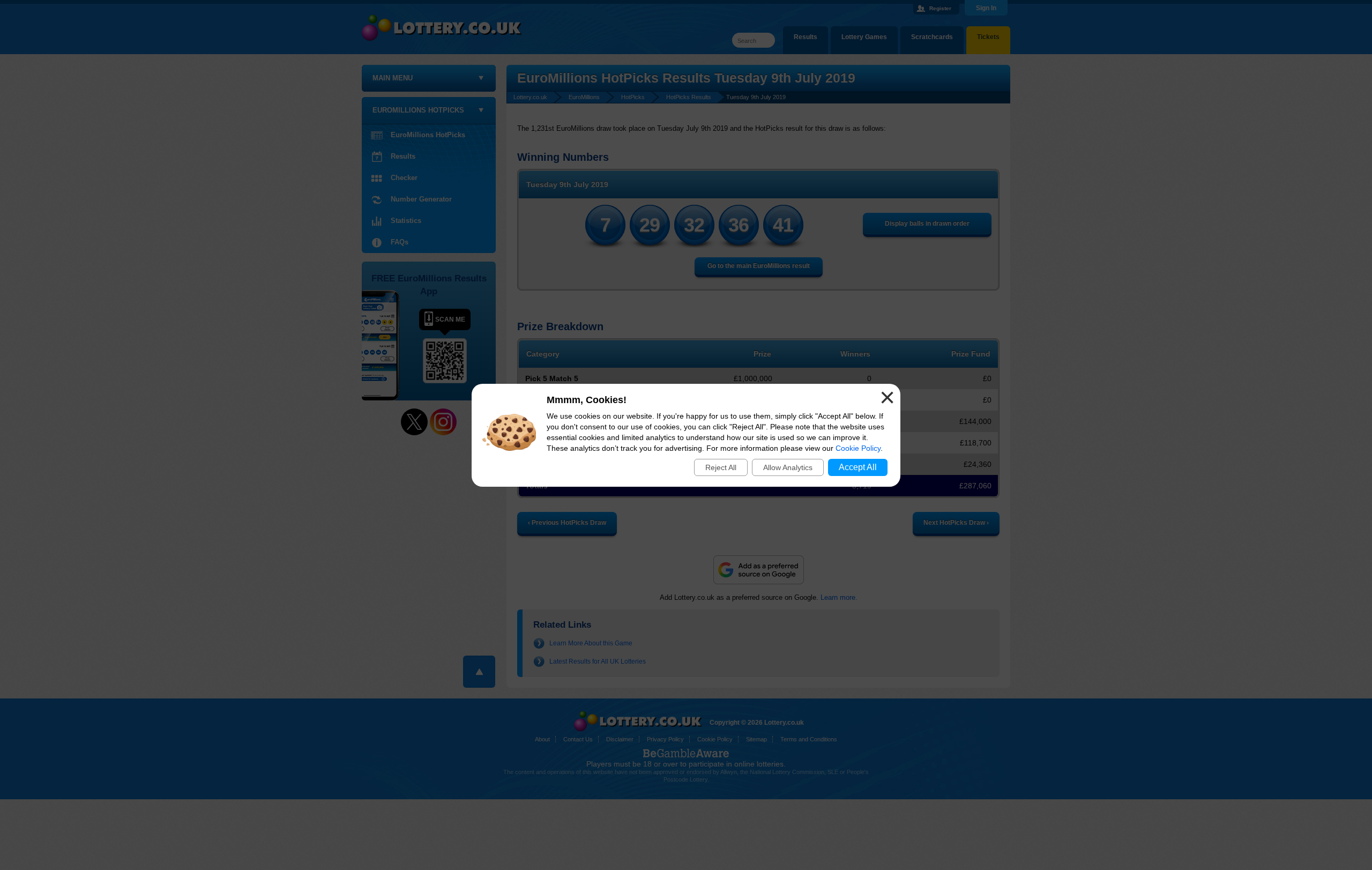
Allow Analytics (787, 467)
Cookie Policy (858, 448)
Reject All (720, 467)
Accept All (858, 467)
